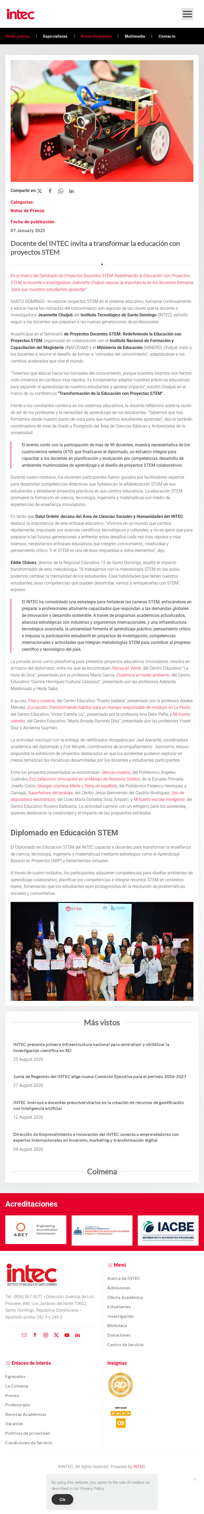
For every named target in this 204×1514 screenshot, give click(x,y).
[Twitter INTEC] (56, 1334)
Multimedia (135, 36)
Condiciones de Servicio (28, 1442)
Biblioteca (117, 1325)
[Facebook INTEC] (35, 1334)
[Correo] (24, 1334)
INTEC (139, 1466)
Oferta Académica (125, 1297)
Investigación (120, 1316)
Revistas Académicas (25, 1414)
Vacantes (14, 1423)
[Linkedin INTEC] (77, 1334)
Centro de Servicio (125, 1344)
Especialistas (55, 36)
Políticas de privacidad (27, 1433)
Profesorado (17, 1404)
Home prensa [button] (17, 36)
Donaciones (119, 1334)
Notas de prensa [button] (96, 36)
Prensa (12, 1395)
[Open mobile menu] (187, 14)
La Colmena (16, 1385)
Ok (62, 1499)
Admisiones (118, 1287)
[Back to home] (20, 14)
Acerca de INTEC (124, 1278)
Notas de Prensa (28, 210)
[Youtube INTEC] (67, 1334)
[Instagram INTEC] (45, 1334)
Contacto (167, 36)
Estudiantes (119, 1306)
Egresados (15, 1376)
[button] (195, 1479)
